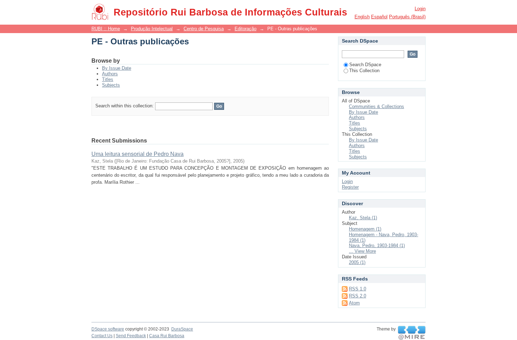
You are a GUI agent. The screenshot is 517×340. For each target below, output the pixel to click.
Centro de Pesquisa (204, 28)
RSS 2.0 (357, 295)
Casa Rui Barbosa (166, 335)
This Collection (364, 70)
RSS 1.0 (357, 288)
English (362, 16)
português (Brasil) (407, 16)
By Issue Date (116, 68)
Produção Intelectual (152, 28)
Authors (110, 73)
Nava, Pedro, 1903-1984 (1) (377, 245)
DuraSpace (182, 329)
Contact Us (102, 335)
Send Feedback (131, 335)
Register (350, 187)
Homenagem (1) (365, 229)
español (379, 16)
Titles (107, 79)
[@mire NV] (412, 332)
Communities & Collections (376, 106)
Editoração (245, 28)
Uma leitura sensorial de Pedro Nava (137, 154)
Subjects (111, 85)
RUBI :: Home (105, 28)
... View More (362, 251)
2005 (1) (357, 262)
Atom (354, 303)
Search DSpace (365, 64)
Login (420, 8)
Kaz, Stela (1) (363, 217)
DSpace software (107, 329)
